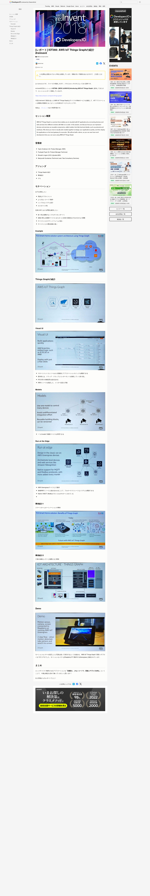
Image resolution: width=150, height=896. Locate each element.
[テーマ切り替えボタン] (140, 2)
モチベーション (13, 21)
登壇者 (11, 16)
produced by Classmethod (29, 2)
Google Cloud (70, 6)
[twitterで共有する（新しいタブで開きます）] (104, 63)
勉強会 (95, 6)
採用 (104, 6)
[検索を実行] (121, 2)
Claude (57, 6)
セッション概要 (13, 14)
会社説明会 (89, 6)
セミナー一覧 (120, 209)
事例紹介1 (13, 36)
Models (13, 31)
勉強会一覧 (120, 219)
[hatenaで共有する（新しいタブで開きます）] (97, 63)
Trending (47, 6)
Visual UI (13, 29)
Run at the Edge (15, 33)
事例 (100, 6)
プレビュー (44, 108)
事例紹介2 (13, 38)
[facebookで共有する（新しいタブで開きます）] (101, 63)
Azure (77, 6)
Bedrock (63, 6)
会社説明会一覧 (120, 214)
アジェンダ (12, 19)
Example (13, 24)
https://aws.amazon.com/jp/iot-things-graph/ (48, 96)
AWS (52, 6)
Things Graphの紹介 (15, 26)
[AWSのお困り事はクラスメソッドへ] (70, 699)
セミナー (82, 6)
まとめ (11, 43)
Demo (11, 41)
